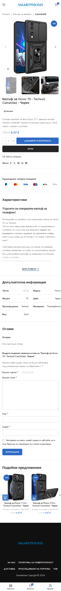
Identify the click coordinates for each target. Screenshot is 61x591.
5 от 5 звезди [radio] (32, 372)
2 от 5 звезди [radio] (25, 372)
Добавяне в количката (37, 140)
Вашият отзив (9, 377)
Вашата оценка (10, 372)
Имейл (6, 427)
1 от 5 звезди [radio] (23, 372)
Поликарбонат (54, 306)
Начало (6, 14)
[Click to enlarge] (8, 69)
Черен (58, 298)
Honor (58, 290)
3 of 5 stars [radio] (27, 372)
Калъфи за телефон (22, 14)
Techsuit (24, 306)
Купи (30, 148)
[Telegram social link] (26, 163)
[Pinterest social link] (18, 163)
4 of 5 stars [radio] (30, 372)
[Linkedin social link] (22, 163)
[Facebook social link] (10, 163)
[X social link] (14, 163)
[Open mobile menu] (4, 5)
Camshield (40, 14)
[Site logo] (31, 4)
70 (27, 298)
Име (5, 414)
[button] (5, 47)
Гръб (26, 314)
